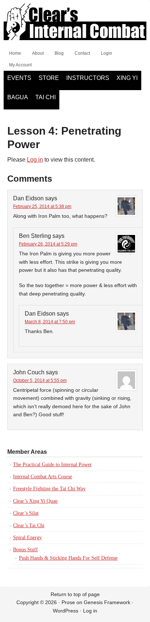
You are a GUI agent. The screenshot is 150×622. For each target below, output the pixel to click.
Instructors (87, 78)
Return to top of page (75, 594)
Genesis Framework (107, 602)
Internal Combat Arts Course (42, 476)
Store (49, 78)
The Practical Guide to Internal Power (52, 464)
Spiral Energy (27, 537)
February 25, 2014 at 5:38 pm (42, 206)
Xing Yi (127, 78)
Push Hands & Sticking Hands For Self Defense (68, 558)
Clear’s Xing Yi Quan (35, 501)
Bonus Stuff (25, 549)
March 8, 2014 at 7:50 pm (50, 321)
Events (19, 78)
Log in (35, 160)
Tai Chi (45, 97)
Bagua (17, 97)
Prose (68, 602)
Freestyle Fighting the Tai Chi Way (49, 488)
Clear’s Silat (26, 513)
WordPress (65, 611)
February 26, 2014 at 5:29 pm (48, 244)
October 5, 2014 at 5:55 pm (40, 380)
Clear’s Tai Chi (28, 525)
